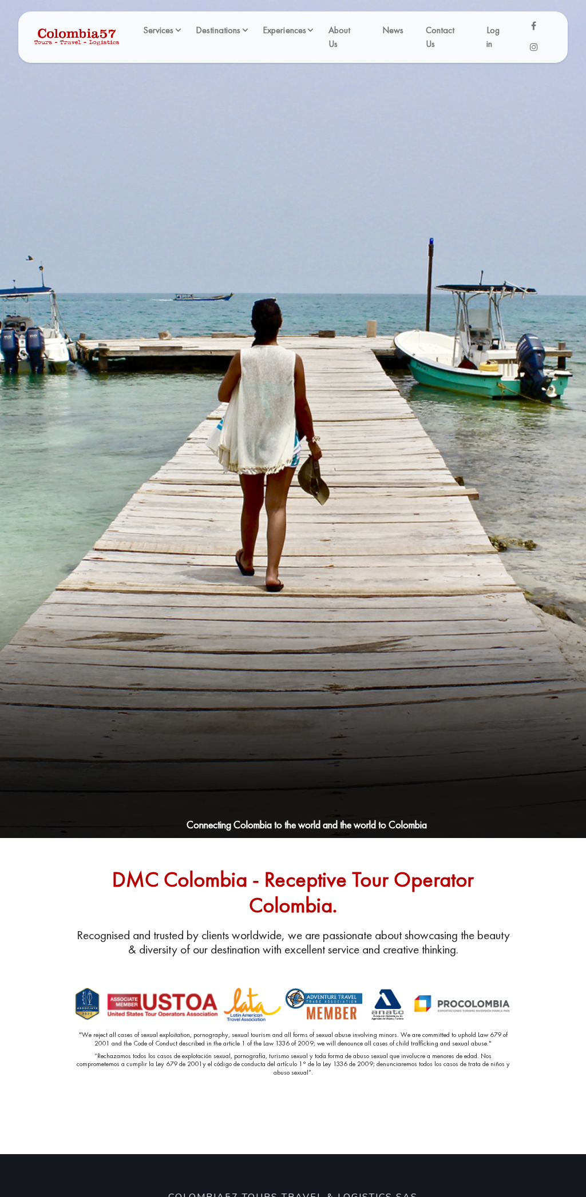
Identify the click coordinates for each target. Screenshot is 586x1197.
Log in (493, 37)
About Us (339, 37)
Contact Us (440, 37)
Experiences (284, 30)
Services (158, 30)
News (392, 30)
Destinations (218, 30)
